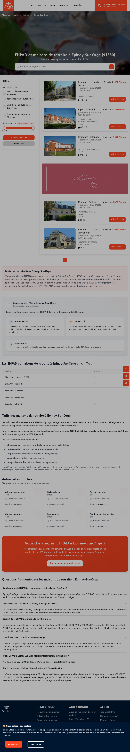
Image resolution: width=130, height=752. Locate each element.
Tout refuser (36, 744)
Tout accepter (13, 744)
